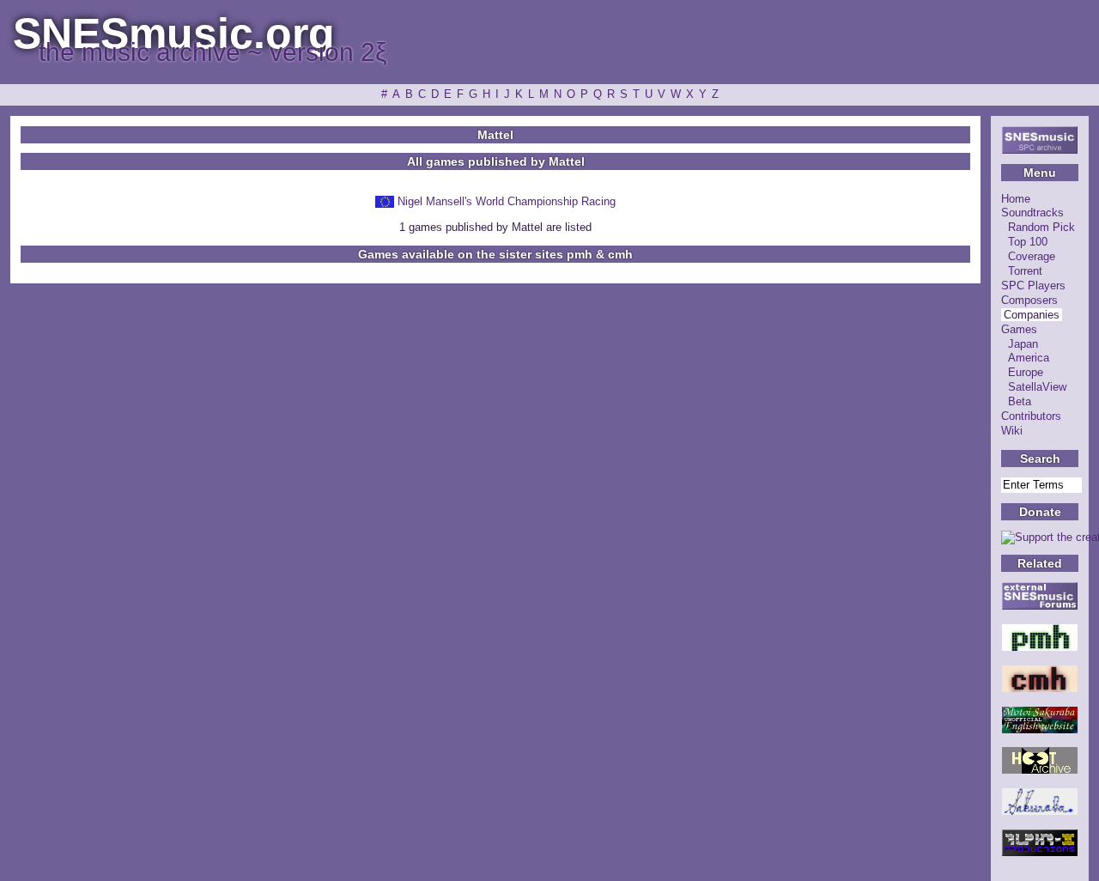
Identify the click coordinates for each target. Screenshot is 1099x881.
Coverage (1031, 256)
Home (1015, 198)
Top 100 (1027, 241)
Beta (1019, 401)
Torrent (1025, 270)
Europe (1025, 372)
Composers (1029, 300)
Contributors (1031, 416)
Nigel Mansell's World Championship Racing (507, 201)
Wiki (1012, 430)
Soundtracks (1032, 212)
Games (1019, 329)
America (1028, 357)
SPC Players (1033, 285)
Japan (1023, 343)
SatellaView (1037, 386)
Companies (1032, 314)
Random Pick (1041, 227)
